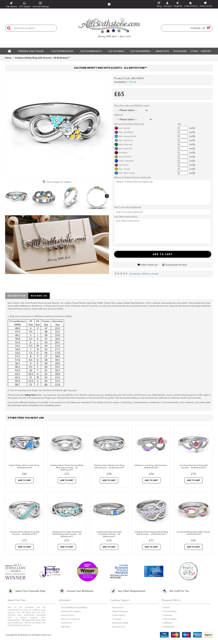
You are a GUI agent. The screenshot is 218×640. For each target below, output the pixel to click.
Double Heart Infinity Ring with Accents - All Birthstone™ (25, 532)
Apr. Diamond (126, 140)
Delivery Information (71, 611)
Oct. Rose (124, 164)
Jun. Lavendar (126, 148)
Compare (117, 619)
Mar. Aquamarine (127, 136)
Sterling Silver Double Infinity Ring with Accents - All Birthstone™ (151, 532)
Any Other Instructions (125, 216)
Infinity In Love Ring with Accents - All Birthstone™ (151, 466)
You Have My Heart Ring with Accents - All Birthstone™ (193, 466)
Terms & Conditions (70, 619)
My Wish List (118, 626)
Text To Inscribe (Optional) (127, 207)
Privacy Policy (67, 615)
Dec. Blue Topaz (127, 173)
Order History (119, 615)
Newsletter (169, 626)
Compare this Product (176, 264)
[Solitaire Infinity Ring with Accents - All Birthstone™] (57, 127)
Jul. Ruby (123, 152)
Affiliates (168, 623)
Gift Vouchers (170, 619)
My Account (117, 607)
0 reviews (134, 273)
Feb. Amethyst (126, 132)
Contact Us (66, 623)
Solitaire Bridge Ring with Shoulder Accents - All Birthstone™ (109, 533)
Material (118, 114)
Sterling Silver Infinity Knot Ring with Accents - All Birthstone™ (109, 466)
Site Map (65, 626)
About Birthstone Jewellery (74, 607)
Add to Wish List (149, 264)
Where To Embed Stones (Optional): (132, 177)
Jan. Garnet (124, 128)
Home (167, 607)
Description (17, 296)
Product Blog (170, 611)
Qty (179, 124)
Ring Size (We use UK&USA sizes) (131, 105)
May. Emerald (125, 144)
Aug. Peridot (125, 156)
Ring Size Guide (120, 623)
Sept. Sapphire (126, 160)
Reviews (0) (39, 296)
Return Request (120, 611)
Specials (168, 615)
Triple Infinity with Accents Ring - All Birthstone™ (24, 466)
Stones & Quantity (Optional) (129, 124)
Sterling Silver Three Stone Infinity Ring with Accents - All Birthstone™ (66, 467)
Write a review (150, 273)
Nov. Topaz (124, 169)
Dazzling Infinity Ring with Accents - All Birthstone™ (193, 532)
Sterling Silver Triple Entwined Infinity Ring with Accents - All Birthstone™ (66, 533)
